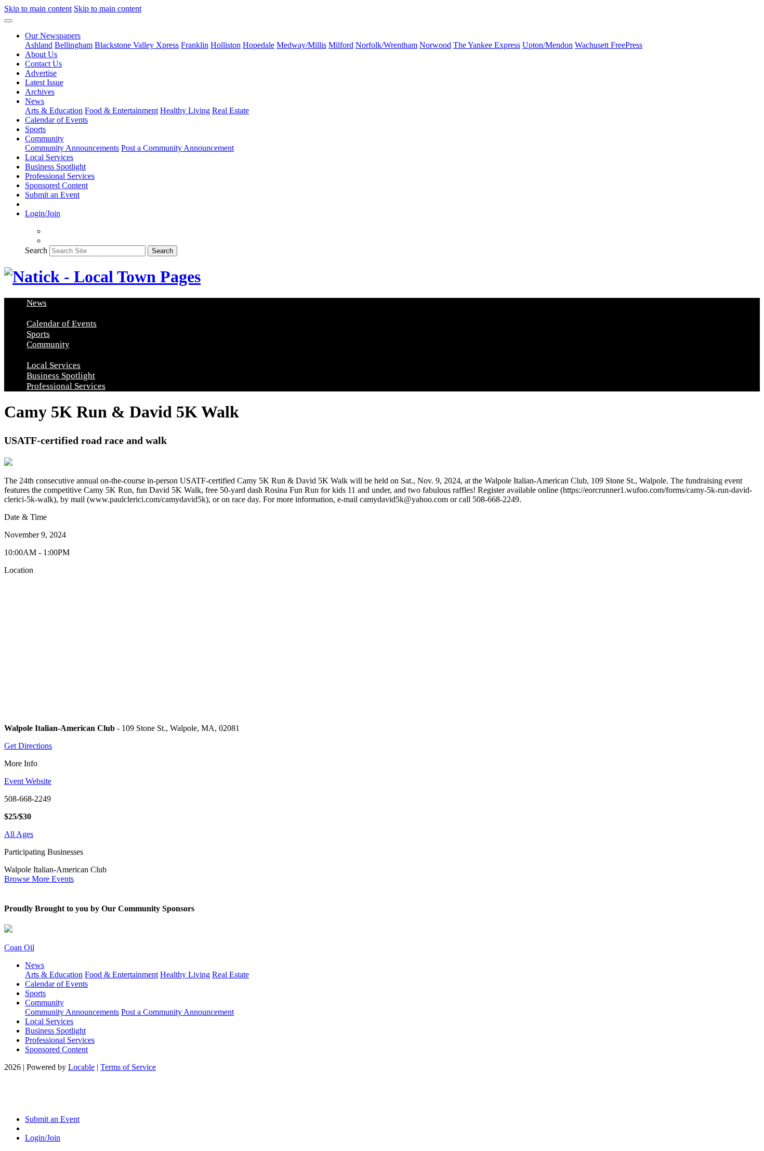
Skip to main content (38, 8)
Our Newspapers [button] (53, 35)
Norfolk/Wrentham (386, 45)
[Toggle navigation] (8, 20)
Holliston (225, 45)
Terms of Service (128, 1067)
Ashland (38, 45)
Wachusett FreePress (608, 45)
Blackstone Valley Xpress (137, 45)
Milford (340, 45)
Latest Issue (44, 82)
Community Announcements (72, 147)
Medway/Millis (301, 45)
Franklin (194, 45)
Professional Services (60, 176)
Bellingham (74, 45)
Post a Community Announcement (177, 147)
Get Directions (28, 745)
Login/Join (42, 213)
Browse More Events (39, 878)
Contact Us (43, 63)
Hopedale (258, 45)
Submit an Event (52, 194)
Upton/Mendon (547, 45)
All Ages (18, 834)
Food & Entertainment (121, 110)
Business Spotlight (55, 166)
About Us (41, 54)
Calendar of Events (56, 119)
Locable (81, 1067)
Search (36, 250)
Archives (40, 91)
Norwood (435, 45)
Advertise (41, 73)
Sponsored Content (56, 185)
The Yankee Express (486, 45)
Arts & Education (54, 110)
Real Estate (230, 110)
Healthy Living (185, 110)
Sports (35, 129)
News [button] (34, 101)
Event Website (27, 781)
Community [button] (44, 138)
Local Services (49, 157)
